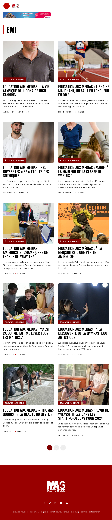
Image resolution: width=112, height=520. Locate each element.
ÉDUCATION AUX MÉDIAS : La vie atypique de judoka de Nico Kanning (26, 90)
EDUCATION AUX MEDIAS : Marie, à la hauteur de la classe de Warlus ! (83, 171)
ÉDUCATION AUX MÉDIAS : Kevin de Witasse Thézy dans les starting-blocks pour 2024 (83, 414)
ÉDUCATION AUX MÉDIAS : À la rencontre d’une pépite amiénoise (80, 252)
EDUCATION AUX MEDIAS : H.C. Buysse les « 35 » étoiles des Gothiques (26, 171)
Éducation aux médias (14, 79)
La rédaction (8, 112)
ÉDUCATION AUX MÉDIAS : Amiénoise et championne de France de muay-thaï (25, 252)
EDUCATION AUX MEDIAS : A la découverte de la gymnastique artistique (82, 333)
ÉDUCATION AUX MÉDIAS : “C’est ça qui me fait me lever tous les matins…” (26, 333)
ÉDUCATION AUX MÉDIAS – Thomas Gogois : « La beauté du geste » (28, 412)
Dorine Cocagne (65, 112)
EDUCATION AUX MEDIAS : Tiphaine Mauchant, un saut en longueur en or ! (83, 90)
